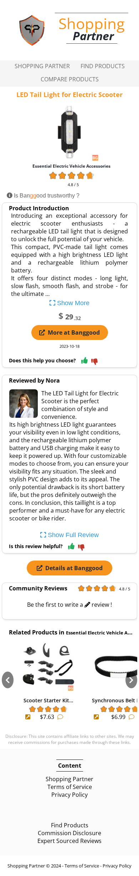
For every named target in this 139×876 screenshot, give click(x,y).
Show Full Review (72, 535)
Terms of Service (69, 787)
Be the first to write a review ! (69, 605)
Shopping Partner (42, 66)
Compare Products (70, 79)
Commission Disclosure (69, 833)
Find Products (103, 66)
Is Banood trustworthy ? (45, 196)
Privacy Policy (69, 795)
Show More (72, 303)
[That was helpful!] (84, 360)
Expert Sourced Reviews (69, 841)
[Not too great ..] (94, 362)
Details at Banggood (74, 568)
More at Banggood (74, 332)
